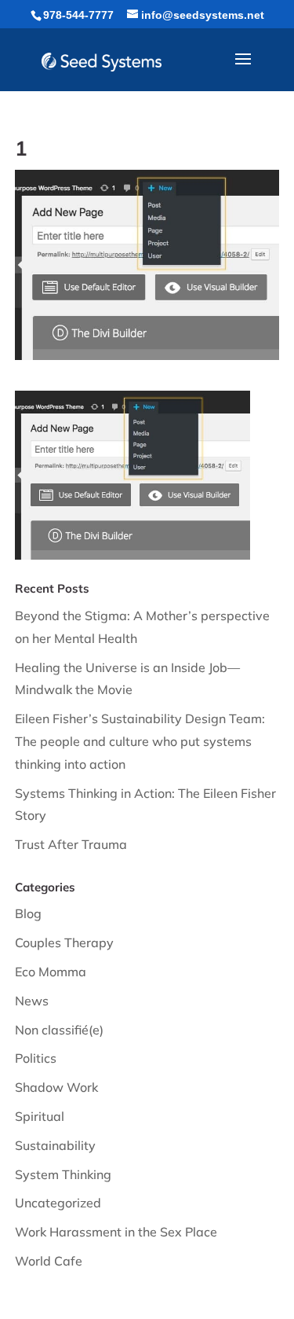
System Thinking (63, 1174)
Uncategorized (58, 1203)
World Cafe (48, 1261)
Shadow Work (56, 1087)
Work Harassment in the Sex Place (116, 1232)
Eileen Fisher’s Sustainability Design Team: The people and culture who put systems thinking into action (140, 741)
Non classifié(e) (59, 1030)
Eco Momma (50, 971)
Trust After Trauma (71, 844)
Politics (35, 1058)
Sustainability (55, 1145)
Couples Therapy (64, 942)
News (32, 1001)
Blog (28, 913)
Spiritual (39, 1116)
